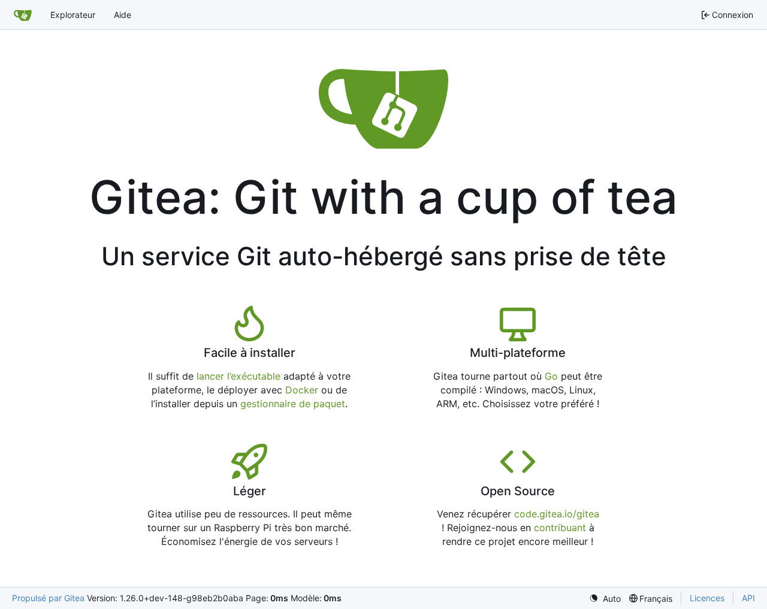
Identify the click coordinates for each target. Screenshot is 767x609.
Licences (707, 598)
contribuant (560, 528)
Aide (122, 15)
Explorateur (72, 15)
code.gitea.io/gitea (556, 514)
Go (551, 376)
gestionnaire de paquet (292, 404)
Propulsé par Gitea (48, 598)
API (748, 598)
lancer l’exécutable (238, 376)
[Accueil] (23, 15)
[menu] (605, 598)
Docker (301, 390)
